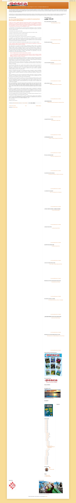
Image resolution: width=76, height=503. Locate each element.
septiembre (47, 436)
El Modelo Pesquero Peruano (56, 43)
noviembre (47, 434)
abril (46, 451)
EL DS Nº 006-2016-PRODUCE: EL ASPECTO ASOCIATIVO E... (51, 447)
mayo (47, 450)
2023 (46, 423)
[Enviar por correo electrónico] (30, 103)
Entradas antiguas (38, 105)
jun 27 (48, 441)
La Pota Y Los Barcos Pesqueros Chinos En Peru (56, 138)
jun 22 (48, 442)
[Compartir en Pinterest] (34, 103)
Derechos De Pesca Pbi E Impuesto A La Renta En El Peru (56, 102)
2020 (46, 427)
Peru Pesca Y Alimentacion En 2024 (56, 156)
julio (46, 439)
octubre (47, 435)
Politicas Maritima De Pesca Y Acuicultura (56, 84)
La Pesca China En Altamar (56, 210)
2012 (46, 460)
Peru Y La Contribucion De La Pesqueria (55, 192)
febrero (47, 454)
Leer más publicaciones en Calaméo (56, 39)
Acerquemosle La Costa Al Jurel (55, 120)
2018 (46, 429)
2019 (46, 428)
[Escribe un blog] (31, 103)
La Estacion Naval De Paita (56, 228)
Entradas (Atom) (15, 107)
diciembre (47, 433)
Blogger (46, 496)
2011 (46, 461)
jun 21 (48, 443)
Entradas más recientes (12, 105)
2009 (46, 464)
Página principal (47, 475)
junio (47, 440)
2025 (46, 421)
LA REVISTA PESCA (48, 476)
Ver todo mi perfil (51, 469)
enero (47, 455)
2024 (46, 422)
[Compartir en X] (32, 103)
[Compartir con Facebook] (33, 103)
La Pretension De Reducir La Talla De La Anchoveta (55, 174)
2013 (46, 459)
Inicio (26, 105)
